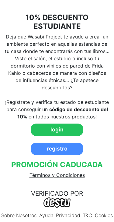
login (57, 129)
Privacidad (68, 215)
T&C (87, 215)
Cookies (104, 215)
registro (57, 148)
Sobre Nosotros (18, 215)
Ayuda (46, 215)
